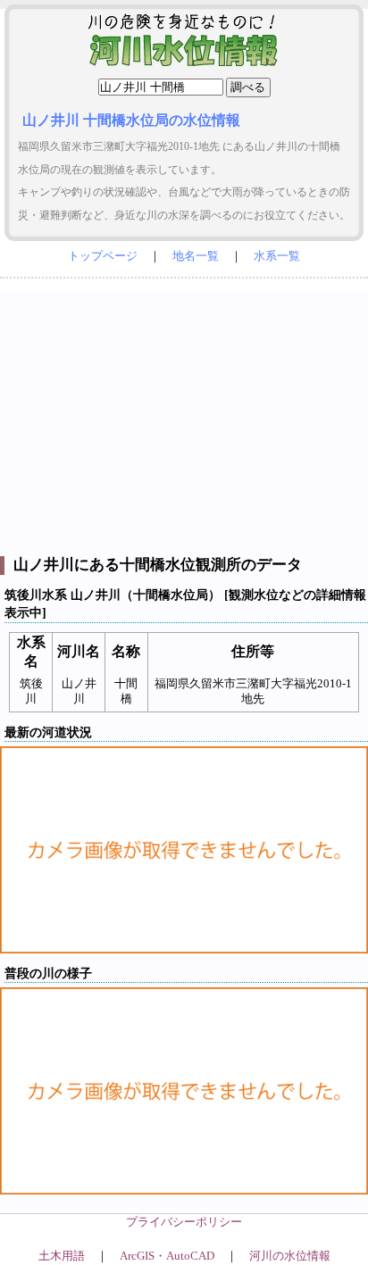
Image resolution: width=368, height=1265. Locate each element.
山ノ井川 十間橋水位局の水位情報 (131, 120)
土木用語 (61, 1256)
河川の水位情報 (289, 1256)
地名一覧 (195, 256)
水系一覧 (277, 256)
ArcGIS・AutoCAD (167, 1256)
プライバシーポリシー (184, 1222)
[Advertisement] (184, 413)
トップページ (103, 256)
